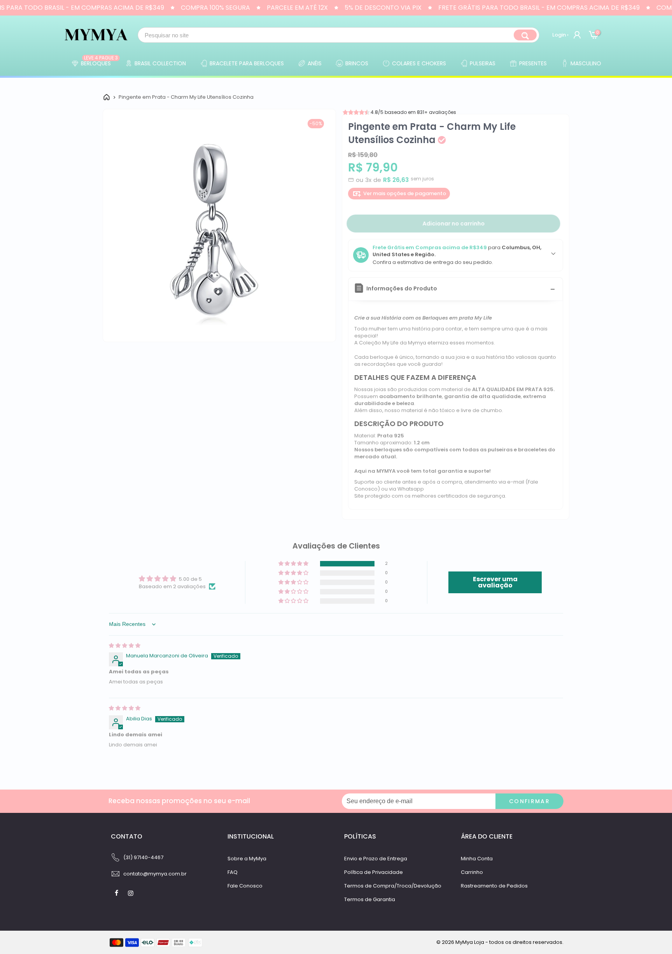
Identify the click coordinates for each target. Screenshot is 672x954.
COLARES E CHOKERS (419, 63)
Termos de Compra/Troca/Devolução (392, 885)
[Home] (106, 97)
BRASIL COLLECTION (160, 63)
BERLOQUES (99, 61)
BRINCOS (356, 63)
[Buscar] (525, 35)
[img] (124, 645)
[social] (117, 892)
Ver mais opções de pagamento (404, 193)
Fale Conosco (245, 885)
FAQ (233, 872)
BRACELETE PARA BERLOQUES (247, 63)
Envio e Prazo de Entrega (375, 858)
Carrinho (472, 872)
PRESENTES (533, 63)
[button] (294, 564)
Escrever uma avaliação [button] (495, 582)
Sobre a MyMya (247, 858)
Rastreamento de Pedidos (494, 885)
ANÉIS (315, 63)
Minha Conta (477, 858)
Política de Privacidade (373, 872)
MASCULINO (585, 63)
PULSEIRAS (482, 63)
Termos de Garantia (369, 899)
